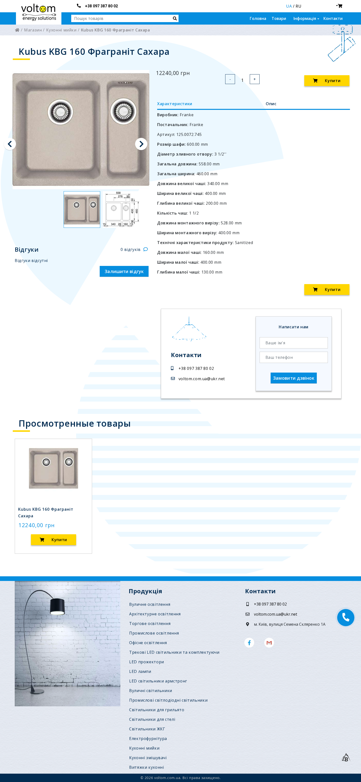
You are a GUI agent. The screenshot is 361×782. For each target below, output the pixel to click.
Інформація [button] (304, 18)
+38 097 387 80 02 (101, 6)
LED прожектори (146, 662)
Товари (279, 18)
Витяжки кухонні (146, 767)
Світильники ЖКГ (147, 729)
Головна (258, 18)
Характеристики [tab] (174, 103)
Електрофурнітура (148, 738)
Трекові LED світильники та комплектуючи (174, 652)
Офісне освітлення (148, 642)
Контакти (333, 18)
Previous (10, 144)
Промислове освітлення (154, 633)
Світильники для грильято (156, 709)
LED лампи (140, 671)
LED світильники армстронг (158, 681)
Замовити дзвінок (293, 378)
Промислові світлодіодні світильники (168, 700)
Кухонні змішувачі (148, 757)
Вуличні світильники (150, 690)
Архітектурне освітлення (155, 614)
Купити (332, 80)
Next (141, 144)
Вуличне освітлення (149, 604)
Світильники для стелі (152, 719)
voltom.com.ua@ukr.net (202, 378)
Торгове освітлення (149, 623)
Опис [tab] (271, 103)
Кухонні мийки (144, 748)
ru (298, 6)
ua (289, 6)
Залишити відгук (124, 271)
